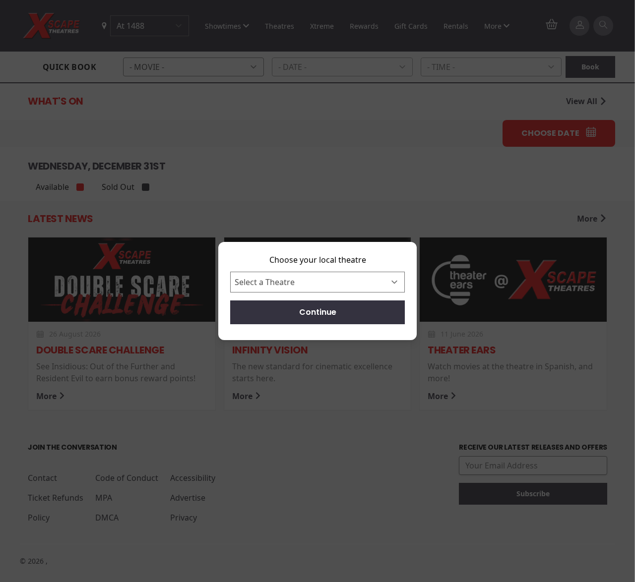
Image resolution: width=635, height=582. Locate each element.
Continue (317, 312)
